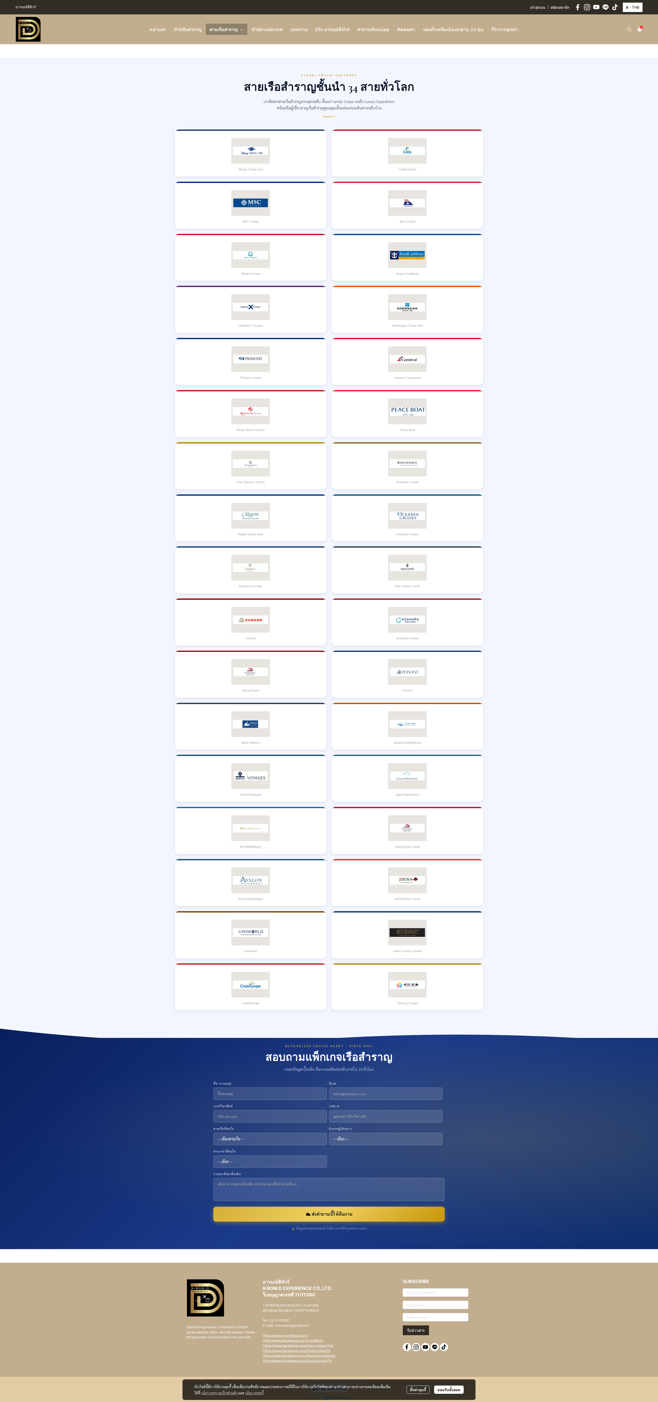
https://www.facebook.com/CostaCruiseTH (297, 1361)
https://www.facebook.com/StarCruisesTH (297, 1351)
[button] (633, 7)
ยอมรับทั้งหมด (448, 1389)
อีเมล (332, 1083)
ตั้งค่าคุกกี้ (418, 1389)
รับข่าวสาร (416, 1330)
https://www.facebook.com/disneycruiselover (299, 1356)
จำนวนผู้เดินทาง (340, 1129)
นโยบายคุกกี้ (254, 1392)
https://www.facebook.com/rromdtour (293, 1340)
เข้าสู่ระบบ (537, 8)
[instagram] (587, 7)
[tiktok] (615, 7)
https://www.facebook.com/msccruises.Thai (298, 1346)
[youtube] (596, 7)
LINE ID (334, 1106)
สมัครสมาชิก (560, 8)
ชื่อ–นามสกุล (222, 1083)
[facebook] (578, 7)
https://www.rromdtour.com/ (285, 1336)
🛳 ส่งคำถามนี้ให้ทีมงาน (329, 1214)
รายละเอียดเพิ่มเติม (227, 1174)
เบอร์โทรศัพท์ (223, 1106)
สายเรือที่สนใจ (223, 1129)
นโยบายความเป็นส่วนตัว (219, 1392)
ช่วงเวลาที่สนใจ (224, 1151)
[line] (605, 7)
